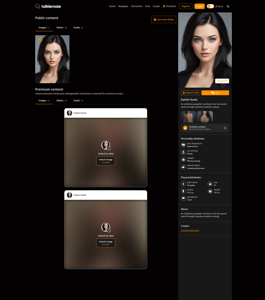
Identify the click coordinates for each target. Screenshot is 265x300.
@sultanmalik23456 (190, 230)
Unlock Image (105, 161)
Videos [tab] (61, 27)
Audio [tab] (78, 27)
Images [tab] (44, 27)
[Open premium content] (188, 116)
